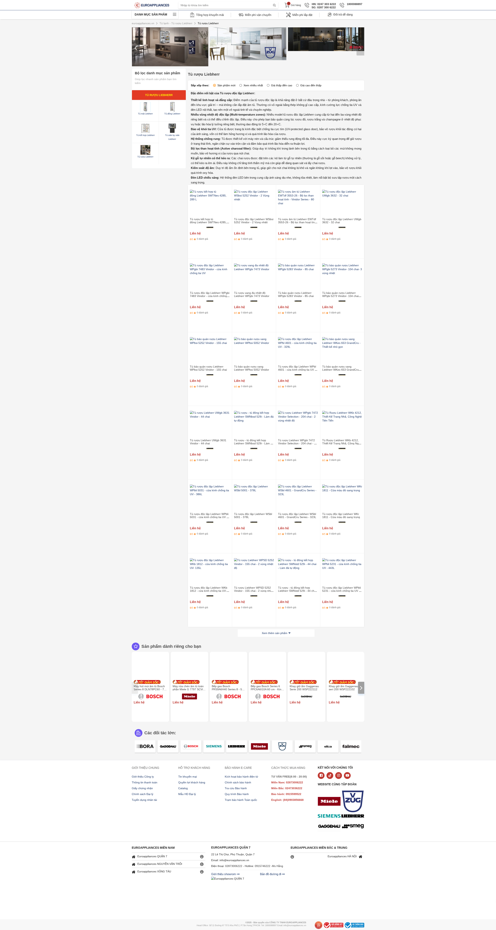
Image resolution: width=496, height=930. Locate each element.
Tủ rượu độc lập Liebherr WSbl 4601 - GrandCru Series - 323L (297, 515)
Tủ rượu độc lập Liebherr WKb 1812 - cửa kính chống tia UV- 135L (208, 590)
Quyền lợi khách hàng (191, 782)
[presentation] (136, 47)
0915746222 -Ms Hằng (269, 866)
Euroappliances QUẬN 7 (152, 856)
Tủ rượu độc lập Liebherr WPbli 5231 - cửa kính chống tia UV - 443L (341, 590)
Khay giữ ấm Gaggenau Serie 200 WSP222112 (304, 688)
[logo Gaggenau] (330, 826)
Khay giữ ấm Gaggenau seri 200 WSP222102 (343, 688)
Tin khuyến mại (187, 776)
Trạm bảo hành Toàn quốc (241, 799)
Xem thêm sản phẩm (274, 633)
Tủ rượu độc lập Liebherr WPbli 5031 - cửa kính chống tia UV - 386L (209, 517)
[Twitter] (329, 775)
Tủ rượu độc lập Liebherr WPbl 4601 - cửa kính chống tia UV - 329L (297, 369)
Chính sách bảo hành (238, 782)
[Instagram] (338, 775)
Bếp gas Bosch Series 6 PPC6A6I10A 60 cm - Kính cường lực (267, 689)
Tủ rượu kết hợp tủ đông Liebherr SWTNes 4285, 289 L (208, 222)
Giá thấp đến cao (281, 85)
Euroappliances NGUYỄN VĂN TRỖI (159, 863)
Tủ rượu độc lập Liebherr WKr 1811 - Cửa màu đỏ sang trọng (341, 515)
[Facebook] (321, 775)
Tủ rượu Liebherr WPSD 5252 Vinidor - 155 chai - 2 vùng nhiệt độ (253, 590)
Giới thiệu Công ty (143, 776)
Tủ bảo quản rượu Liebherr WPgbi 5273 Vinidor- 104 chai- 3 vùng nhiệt (342, 296)
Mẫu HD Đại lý (187, 794)
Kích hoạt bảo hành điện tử (241, 776)
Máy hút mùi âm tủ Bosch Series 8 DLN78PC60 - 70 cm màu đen (149, 689)
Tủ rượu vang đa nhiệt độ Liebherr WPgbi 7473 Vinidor (251, 294)
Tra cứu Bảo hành (236, 788)
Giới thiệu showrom (224, 874)
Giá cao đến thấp (310, 85)
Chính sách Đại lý (142, 794)
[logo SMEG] (353, 826)
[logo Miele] (330, 801)
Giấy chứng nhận (142, 788)
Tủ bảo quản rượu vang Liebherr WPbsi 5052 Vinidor (251, 368)
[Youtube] (347, 775)
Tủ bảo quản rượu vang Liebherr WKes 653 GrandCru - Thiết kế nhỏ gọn (341, 369)
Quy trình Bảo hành (237, 794)
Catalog (183, 788)
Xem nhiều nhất (253, 85)
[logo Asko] (353, 801)
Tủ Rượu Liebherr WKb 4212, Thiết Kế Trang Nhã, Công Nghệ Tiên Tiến (342, 443)
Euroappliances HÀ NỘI (342, 856)
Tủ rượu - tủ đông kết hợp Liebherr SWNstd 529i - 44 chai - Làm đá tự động (297, 590)
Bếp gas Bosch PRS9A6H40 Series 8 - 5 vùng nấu (227, 689)
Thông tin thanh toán (144, 782)
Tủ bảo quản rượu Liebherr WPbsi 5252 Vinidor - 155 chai (208, 368)
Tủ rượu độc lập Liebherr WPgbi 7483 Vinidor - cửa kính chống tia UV (209, 296)
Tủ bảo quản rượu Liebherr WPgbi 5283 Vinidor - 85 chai (296, 294)
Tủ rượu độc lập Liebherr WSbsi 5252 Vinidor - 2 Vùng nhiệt (253, 221)
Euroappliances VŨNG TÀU (154, 871)
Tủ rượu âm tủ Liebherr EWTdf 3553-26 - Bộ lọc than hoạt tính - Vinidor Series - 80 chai (298, 222)
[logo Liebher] (353, 816)
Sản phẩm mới (226, 85)
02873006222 (234, 866)
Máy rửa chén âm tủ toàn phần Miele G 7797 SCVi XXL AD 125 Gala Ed (188, 689)
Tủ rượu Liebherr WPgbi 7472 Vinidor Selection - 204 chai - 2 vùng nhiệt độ (297, 443)
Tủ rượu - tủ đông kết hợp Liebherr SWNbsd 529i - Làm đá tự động (254, 443)
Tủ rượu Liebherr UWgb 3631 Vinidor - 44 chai (208, 442)
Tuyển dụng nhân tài (144, 799)
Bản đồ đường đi (271, 874)
